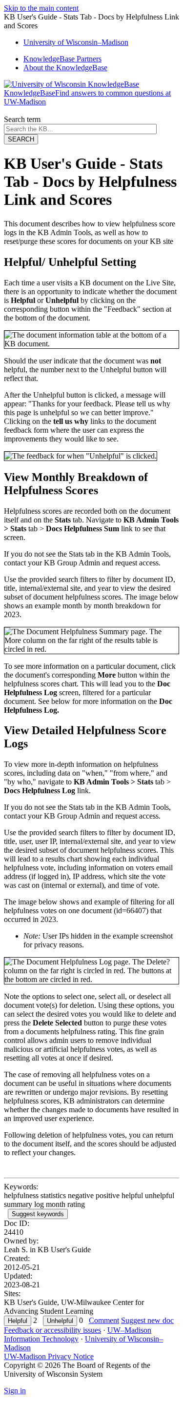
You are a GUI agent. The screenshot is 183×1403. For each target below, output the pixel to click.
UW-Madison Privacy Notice (49, 1356)
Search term (22, 119)
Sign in (15, 1390)
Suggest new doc (147, 1320)
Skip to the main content (41, 8)
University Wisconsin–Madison (75, 42)
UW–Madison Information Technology (77, 1334)
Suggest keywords (38, 1214)
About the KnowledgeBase (65, 67)
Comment (104, 1320)
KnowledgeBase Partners (62, 59)
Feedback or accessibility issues (52, 1330)
